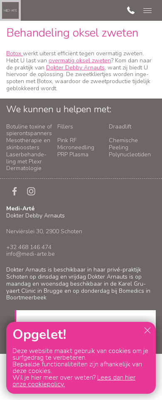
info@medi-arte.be (30, 254)
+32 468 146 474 (29, 247)
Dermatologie (24, 168)
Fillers (65, 127)
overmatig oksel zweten (80, 60)
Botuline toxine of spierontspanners (29, 130)
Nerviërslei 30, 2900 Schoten (44, 231)
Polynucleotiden (130, 154)
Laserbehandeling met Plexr (26, 158)
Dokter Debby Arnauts (75, 68)
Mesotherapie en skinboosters (28, 143)
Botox (14, 53)
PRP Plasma (72, 154)
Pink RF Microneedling (75, 143)
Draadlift (120, 127)
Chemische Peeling (123, 143)
